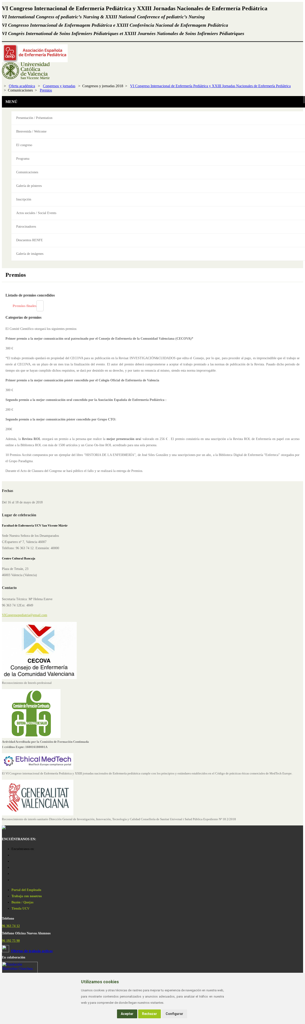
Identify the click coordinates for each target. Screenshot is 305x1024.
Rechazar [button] (149, 1014)
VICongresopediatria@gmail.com (24, 615)
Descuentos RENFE (29, 240)
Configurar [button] (174, 1014)
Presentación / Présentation (34, 118)
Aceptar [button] (127, 1014)
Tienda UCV (20, 908)
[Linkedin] (12, 880)
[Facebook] (12, 861)
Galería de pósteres (29, 186)
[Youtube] (12, 867)
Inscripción (23, 199)
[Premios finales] (40, 305)
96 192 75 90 (11, 940)
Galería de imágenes (29, 254)
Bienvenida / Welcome (31, 131)
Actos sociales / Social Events (36, 213)
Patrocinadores (26, 226)
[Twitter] (12, 874)
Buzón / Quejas (22, 902)
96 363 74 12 (11, 926)
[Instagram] (12, 855)
